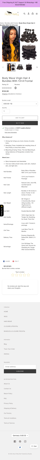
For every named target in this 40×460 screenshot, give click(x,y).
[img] (6, 88)
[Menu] (37, 13)
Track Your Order (9, 349)
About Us (7, 383)
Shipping (4, 94)
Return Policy (8, 393)
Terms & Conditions (10, 418)
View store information (11, 132)
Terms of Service (9, 423)
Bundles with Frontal (11, 23)
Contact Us (7, 388)
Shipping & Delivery (10, 408)
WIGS (5, 316)
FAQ (5, 398)
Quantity (4, 107)
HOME (6, 311)
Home (2, 23)
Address (6, 354)
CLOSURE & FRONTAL (11, 326)
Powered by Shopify (26, 454)
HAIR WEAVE (8, 321)
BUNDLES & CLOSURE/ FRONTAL (14, 331)
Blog (5, 344)
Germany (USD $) (19, 435)
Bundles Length (6, 100)
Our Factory (7, 413)
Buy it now (20, 123)
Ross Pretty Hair (17, 454)
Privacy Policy (8, 403)
